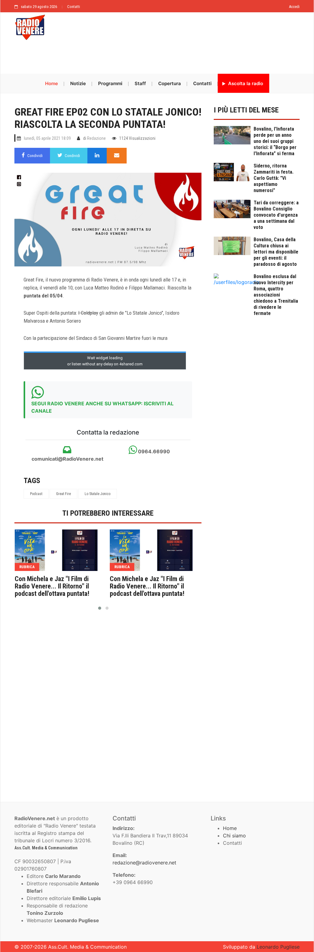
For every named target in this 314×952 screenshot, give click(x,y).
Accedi (294, 6)
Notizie (78, 83)
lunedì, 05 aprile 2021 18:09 (47, 138)
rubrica (27, 567)
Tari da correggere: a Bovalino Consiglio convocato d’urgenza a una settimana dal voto (276, 215)
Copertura (169, 83)
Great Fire (63, 494)
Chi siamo (234, 835)
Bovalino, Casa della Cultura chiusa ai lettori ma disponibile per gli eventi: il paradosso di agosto (276, 252)
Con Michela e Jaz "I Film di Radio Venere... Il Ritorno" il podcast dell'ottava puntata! (52, 586)
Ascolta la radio (245, 83)
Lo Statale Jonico (97, 494)
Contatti (73, 6)
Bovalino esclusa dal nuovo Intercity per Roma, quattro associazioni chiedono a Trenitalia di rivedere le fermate (276, 294)
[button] (99, 608)
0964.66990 (153, 451)
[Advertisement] (157, 57)
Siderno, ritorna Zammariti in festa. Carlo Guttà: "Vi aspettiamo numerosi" (273, 178)
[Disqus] (107, 703)
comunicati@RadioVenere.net (66, 459)
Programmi (110, 83)
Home (51, 83)
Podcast (36, 494)
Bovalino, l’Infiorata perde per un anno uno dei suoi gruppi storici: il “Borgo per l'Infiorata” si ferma (275, 141)
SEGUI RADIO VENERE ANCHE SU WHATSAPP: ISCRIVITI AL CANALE (102, 407)
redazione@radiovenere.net (144, 863)
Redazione (96, 138)
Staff (140, 83)
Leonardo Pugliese (278, 947)
